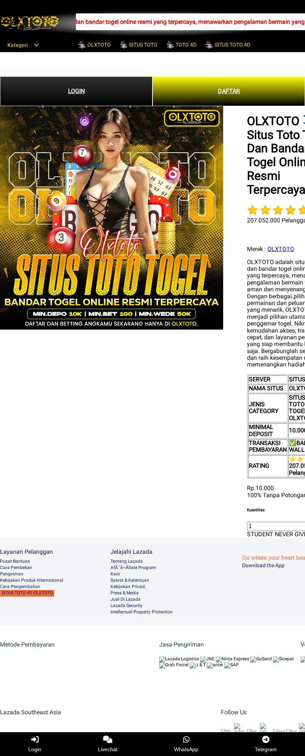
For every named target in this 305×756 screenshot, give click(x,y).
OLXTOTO (280, 248)
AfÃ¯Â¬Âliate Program (133, 567)
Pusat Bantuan (15, 561)
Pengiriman (11, 573)
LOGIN (76, 91)
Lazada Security (126, 605)
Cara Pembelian (16, 567)
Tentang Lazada (126, 561)
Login (34, 749)
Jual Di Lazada (125, 599)
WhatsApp (186, 749)
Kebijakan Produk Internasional (31, 580)
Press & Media (124, 592)
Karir (115, 573)
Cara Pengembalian (20, 586)
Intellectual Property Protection (141, 611)
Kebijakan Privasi (127, 586)
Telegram (266, 749)
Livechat (108, 749)
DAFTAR (229, 91)
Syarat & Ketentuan (129, 580)
